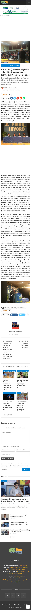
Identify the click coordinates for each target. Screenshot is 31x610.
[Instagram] (13, 595)
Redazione (4, 604)
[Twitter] (18, 595)
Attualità (10, 65)
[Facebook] (7, 595)
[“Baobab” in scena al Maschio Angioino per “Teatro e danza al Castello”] (22, 374)
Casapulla (7, 307)
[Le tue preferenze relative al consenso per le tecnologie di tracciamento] (28, 607)
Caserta (16, 65)
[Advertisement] (15, 28)
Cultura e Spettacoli (9, 371)
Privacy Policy (15, 446)
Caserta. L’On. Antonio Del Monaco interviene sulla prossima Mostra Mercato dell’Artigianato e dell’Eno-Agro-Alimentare (8, 351)
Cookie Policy (26, 604)
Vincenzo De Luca (21, 307)
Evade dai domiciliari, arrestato (24, 345)
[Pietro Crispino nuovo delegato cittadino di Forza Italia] (5, 517)
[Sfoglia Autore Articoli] (15, 325)
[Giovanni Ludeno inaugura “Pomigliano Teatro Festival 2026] (8, 396)
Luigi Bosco (13, 307)
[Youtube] (23, 595)
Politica (4, 65)
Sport (18, 393)
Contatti (11, 604)
